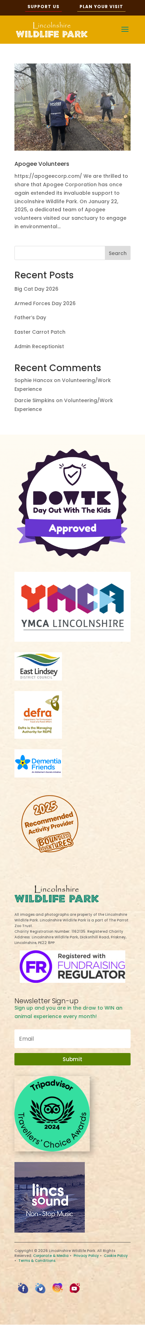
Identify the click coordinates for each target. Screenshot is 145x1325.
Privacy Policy (86, 1255)
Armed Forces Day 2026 (45, 303)
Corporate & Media (51, 1255)
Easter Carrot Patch (39, 331)
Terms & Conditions (36, 1260)
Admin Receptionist (39, 346)
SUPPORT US (43, 7)
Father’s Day (30, 317)
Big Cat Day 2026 (36, 288)
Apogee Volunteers (41, 164)
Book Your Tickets (73, 1315)
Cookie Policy (116, 1255)
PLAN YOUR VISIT (101, 7)
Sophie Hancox (33, 380)
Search (118, 253)
